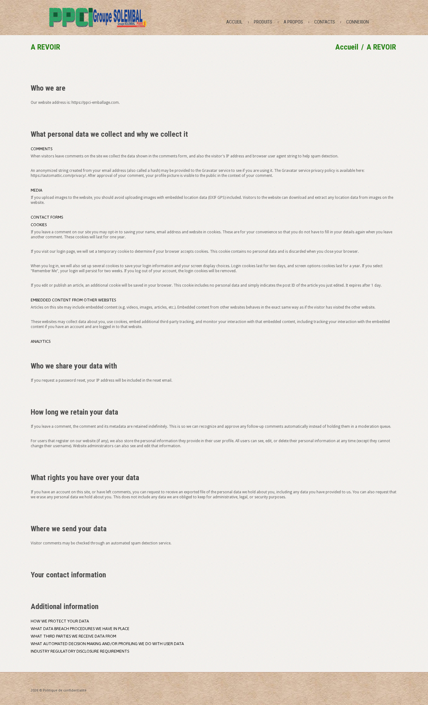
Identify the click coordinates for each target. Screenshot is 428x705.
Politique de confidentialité (64, 690)
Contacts (324, 22)
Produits (263, 22)
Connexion (357, 22)
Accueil (234, 22)
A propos (293, 22)
